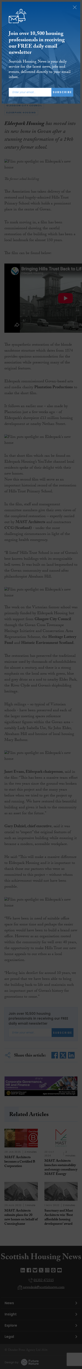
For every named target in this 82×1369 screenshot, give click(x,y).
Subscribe (62, 92)
